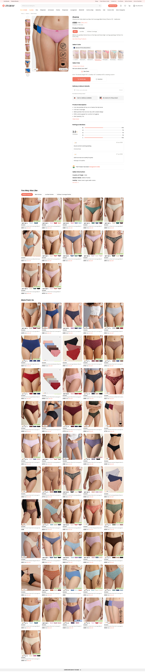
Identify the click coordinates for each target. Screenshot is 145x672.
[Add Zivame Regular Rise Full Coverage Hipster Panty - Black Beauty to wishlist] (39, 468)
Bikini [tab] (75, 31)
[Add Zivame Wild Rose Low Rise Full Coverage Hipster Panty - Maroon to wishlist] (122, 370)
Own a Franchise (137, 1)
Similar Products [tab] (27, 194)
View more (75, 119)
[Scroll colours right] (122, 55)
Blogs (96, 1)
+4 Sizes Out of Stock (78, 66)
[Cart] (130, 6)
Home (22, 13)
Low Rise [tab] (82, 31)
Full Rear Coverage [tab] (92, 31)
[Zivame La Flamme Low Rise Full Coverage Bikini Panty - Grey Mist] (31, 243)
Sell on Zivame (128, 1)
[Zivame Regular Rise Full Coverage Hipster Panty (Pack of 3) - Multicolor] (72, 316)
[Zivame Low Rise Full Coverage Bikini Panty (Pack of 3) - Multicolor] (51, 211)
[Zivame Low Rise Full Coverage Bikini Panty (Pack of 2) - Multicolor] (31, 211)
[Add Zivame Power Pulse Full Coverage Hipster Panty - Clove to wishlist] (39, 501)
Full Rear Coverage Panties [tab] (64, 194)
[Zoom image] (50, 43)
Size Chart (86, 71)
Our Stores (120, 1)
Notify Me (83, 79)
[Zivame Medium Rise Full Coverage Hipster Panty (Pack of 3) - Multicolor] (93, 480)
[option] (27, 23)
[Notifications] (121, 6)
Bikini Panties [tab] (38, 194)
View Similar (64, 69)
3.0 (35, 69)
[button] (100, 5)
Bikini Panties (34, 13)
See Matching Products (79, 39)
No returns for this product (110, 98)
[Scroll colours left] (74, 55)
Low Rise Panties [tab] (49, 194)
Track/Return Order (104, 1)
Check (121, 90)
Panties (27, 13)
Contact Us (113, 1)
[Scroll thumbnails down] (27, 75)
